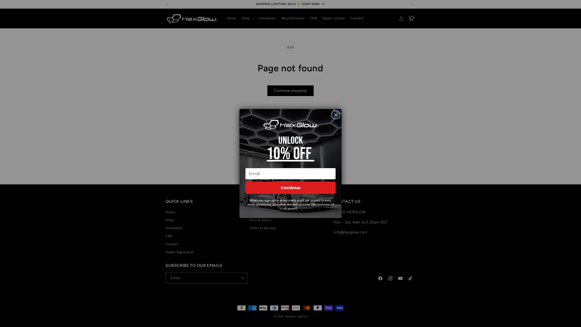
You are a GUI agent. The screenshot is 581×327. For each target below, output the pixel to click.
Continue (290, 188)
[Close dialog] (336, 115)
